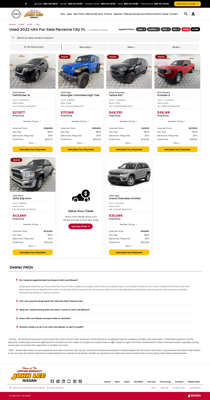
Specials (118, 13)
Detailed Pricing (30, 121)
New (63, 13)
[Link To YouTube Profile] (69, 381)
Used (69, 13)
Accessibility (195, 387)
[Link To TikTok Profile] (80, 381)
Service (151, 381)
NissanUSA (194, 381)
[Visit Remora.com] (194, 396)
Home (107, 381)
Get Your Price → (80, 226)
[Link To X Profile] (58, 381)
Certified (138, 381)
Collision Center (160, 13)
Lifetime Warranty (94, 13)
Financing (165, 381)
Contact (174, 13)
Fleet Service (129, 13)
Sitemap (164, 387)
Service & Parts (144, 13)
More (31, 143)
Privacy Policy (179, 387)
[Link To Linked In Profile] (64, 381)
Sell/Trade (78, 13)
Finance (108, 13)
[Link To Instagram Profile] (75, 381)
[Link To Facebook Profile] (52, 381)
